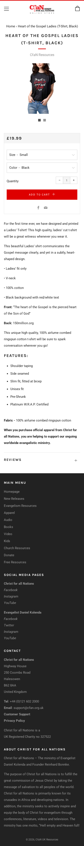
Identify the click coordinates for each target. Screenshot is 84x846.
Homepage (12, 492)
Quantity (13, 181)
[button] (39, 120)
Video (8, 534)
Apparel (9, 513)
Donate (9, 555)
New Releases (14, 499)
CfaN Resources (42, 55)
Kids (7, 541)
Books (8, 527)
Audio (8, 520)
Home (10, 26)
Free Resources (15, 562)
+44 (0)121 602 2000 (24, 701)
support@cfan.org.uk (29, 708)
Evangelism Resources (20, 506)
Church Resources (17, 548)
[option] (42, 88)
